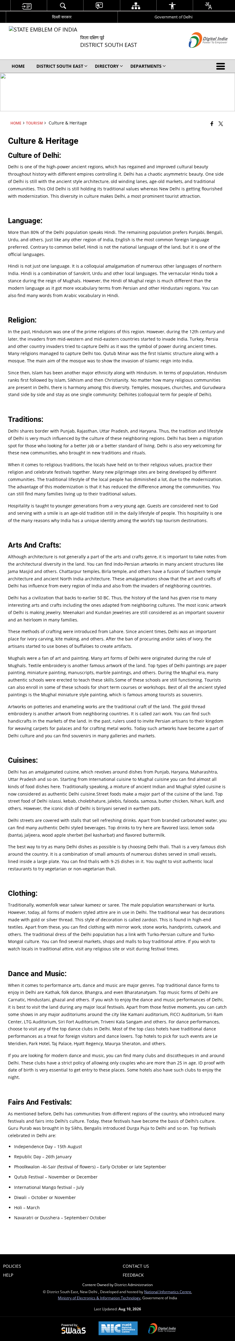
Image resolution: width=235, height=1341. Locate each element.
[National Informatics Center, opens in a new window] (118, 1329)
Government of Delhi (173, 17)
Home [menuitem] (18, 66)
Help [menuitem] (8, 1275)
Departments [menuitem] (146, 66)
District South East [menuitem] (59, 66)
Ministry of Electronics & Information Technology (99, 1297)
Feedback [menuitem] (133, 1275)
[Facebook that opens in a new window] (212, 123)
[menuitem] (26, 5)
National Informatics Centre (167, 1291)
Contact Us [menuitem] (136, 1266)
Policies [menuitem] (12, 1266)
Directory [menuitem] (107, 66)
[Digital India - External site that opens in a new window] (200, 53)
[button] (221, 66)
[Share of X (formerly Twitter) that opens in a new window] (221, 123)
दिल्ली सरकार (62, 17)
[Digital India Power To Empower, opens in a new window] (162, 1329)
